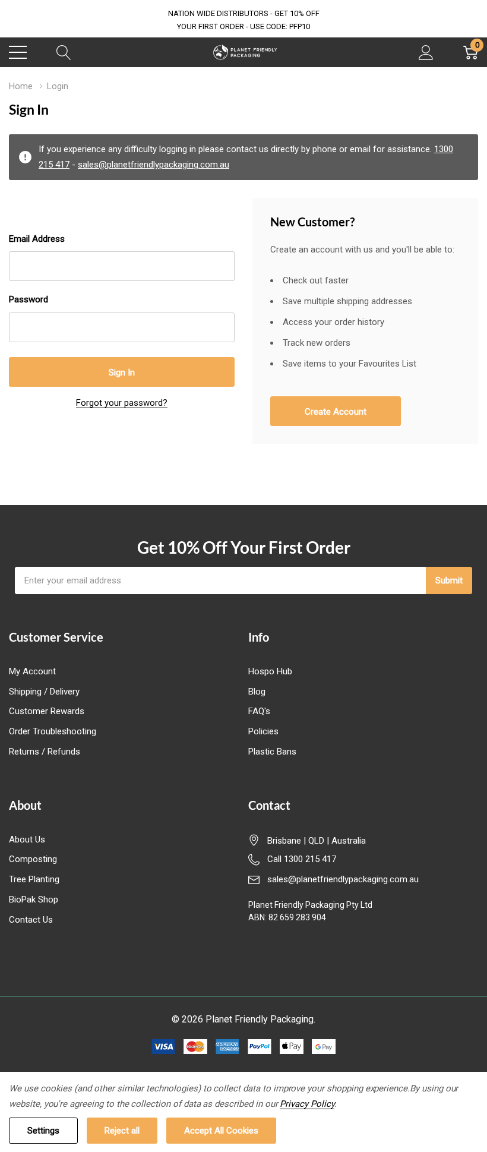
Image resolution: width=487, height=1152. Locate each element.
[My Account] (426, 52)
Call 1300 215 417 (301, 859)
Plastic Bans (272, 751)
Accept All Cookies (221, 1130)
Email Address (37, 238)
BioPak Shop (33, 899)
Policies (263, 731)
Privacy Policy (307, 1104)
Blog (256, 691)
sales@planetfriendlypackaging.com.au (153, 164)
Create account (335, 411)
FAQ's (259, 711)
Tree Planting (34, 879)
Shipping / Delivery (44, 691)
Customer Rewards (46, 711)
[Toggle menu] (18, 52)
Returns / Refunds (44, 751)
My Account (32, 671)
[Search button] (63, 52)
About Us (27, 839)
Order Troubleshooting (52, 731)
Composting (33, 859)
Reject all (122, 1130)
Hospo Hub (270, 671)
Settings (43, 1130)
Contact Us (31, 919)
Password (28, 299)
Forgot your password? (121, 402)
